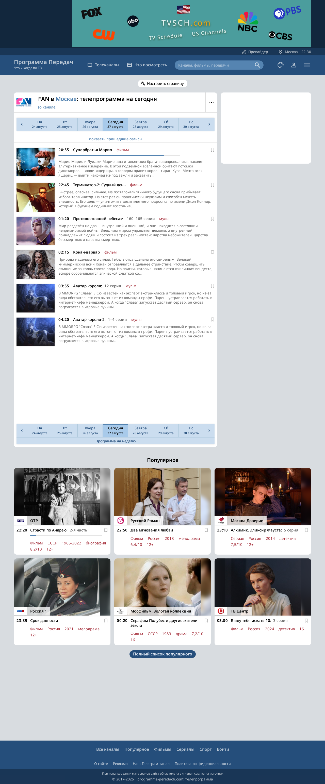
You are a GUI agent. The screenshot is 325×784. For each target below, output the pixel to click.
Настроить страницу (165, 83)
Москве (66, 98)
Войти (223, 749)
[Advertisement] (115, 386)
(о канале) (47, 106)
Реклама (120, 763)
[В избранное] (212, 150)
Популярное (136, 749)
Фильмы (162, 749)
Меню (211, 102)
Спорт (206, 749)
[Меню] (307, 65)
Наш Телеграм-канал (151, 763)
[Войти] (293, 65)
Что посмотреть (151, 65)
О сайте (101, 763)
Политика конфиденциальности (203, 763)
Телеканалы (107, 65)
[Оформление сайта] (280, 65)
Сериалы (185, 749)
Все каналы (107, 749)
